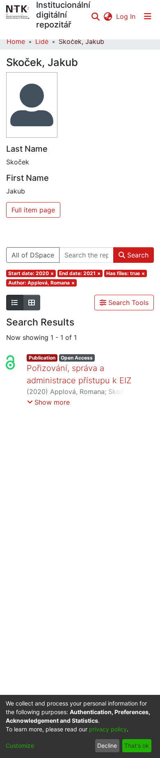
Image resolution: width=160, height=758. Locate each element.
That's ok (136, 745)
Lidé (41, 41)
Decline (107, 745)
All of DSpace (32, 255)
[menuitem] (108, 16)
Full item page (33, 210)
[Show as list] (14, 302)
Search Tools (127, 302)
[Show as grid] (31, 302)
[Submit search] (95, 16)
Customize (20, 745)
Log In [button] (126, 16)
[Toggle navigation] (148, 16)
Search (137, 255)
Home (16, 41)
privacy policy (108, 729)
